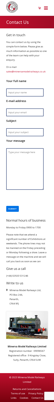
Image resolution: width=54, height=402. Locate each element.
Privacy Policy (35, 393)
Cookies (24, 397)
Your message (15, 140)
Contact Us (37, 397)
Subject (11, 120)
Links (13, 397)
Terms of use (18, 393)
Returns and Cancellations (27, 389)
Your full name (16, 81)
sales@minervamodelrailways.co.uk (26, 71)
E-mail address (16, 101)
